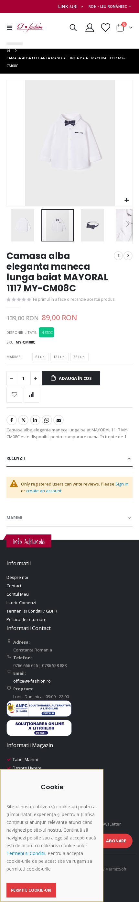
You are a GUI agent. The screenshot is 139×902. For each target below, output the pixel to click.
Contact (13, 586)
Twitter (23, 420)
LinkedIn (35, 420)
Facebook (11, 420)
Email (58, 420)
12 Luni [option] (59, 356)
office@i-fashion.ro (32, 681)
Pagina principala (8, 50)
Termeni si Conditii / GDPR (31, 611)
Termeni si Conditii (25, 853)
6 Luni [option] (40, 356)
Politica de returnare (26, 619)
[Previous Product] (118, 255)
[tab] (69, 458)
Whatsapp (47, 420)
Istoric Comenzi (21, 602)
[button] (126, 200)
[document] (52, 840)
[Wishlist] (105, 27)
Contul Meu (17, 594)
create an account (43, 491)
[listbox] (61, 358)
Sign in (121, 484)
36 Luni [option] (79, 356)
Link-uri (68, 6)
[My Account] (90, 27)
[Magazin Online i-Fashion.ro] (30, 27)
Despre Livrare (27, 768)
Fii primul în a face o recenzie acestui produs (73, 299)
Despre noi (17, 577)
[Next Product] (128, 255)
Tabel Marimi (25, 759)
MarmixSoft (115, 869)
